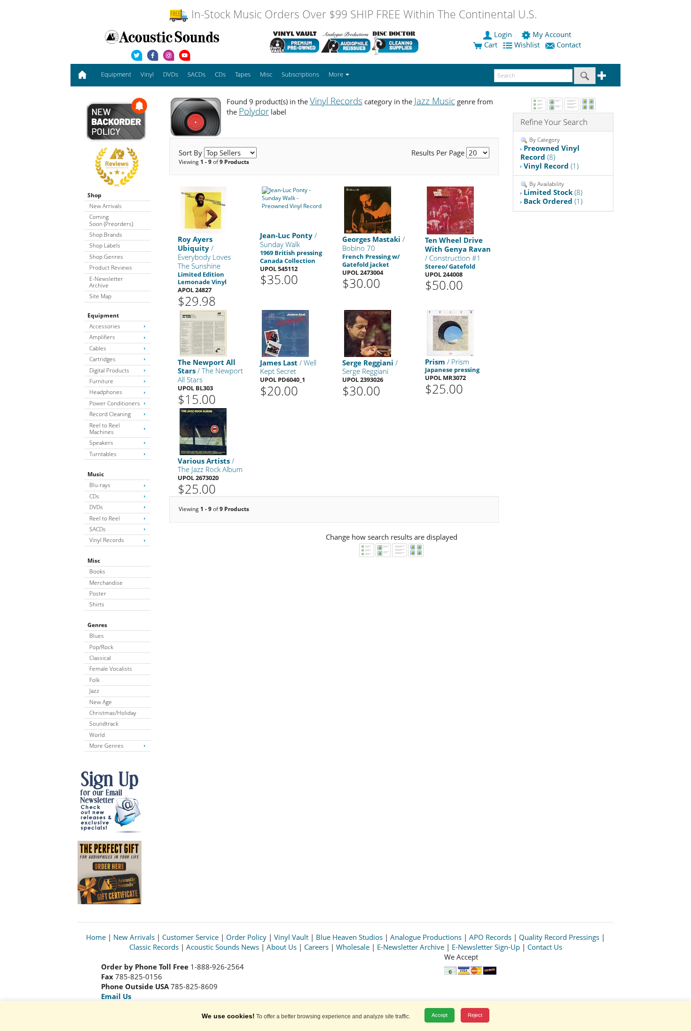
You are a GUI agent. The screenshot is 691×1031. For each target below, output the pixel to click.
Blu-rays (99, 485)
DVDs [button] (170, 74)
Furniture (101, 381)
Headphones (105, 392)
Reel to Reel (104, 518)
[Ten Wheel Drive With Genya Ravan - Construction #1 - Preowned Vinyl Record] (450, 210)
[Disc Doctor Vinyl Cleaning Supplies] (397, 42)
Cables (97, 348)
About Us (282, 947)
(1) (551, 166)
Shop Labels (104, 245)
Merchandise (106, 583)
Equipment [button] (116, 74)
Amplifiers (102, 337)
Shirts (96, 604)
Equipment (103, 315)
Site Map (100, 296)
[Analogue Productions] (345, 42)
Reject (475, 1015)
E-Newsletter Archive (106, 282)
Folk (94, 680)
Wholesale (352, 947)
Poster (97, 593)
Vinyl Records (106, 540)
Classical (100, 658)
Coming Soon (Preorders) (111, 220)
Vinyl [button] (147, 74)
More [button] (337, 74)
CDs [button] (220, 74)
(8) (550, 152)
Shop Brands (105, 235)
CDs (94, 496)
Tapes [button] (243, 74)
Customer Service (190, 937)
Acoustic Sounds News (222, 947)
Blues (96, 636)
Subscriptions (300, 74)
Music (95, 474)
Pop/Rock (101, 647)
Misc (93, 561)
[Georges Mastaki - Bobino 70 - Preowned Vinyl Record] (367, 210)
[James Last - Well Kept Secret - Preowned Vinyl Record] (285, 333)
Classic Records (154, 947)
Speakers (101, 443)
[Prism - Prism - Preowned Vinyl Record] (450, 332)
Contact (569, 44)
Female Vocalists (110, 669)
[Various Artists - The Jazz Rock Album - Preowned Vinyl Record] (203, 431)
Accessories (104, 326)
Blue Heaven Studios (349, 937)
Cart (489, 44)
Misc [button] (266, 74)
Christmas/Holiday (112, 713)
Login (503, 34)
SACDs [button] (196, 74)
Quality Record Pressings (559, 937)
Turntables (103, 454)
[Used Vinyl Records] (294, 42)
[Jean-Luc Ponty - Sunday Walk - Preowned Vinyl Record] (293, 198)
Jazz (94, 691)
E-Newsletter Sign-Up (486, 947)
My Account (552, 34)
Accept (440, 1015)
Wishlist (527, 44)
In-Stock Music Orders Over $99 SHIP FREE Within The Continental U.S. (362, 14)
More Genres (106, 746)
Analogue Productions (426, 937)
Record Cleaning (110, 414)
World (97, 735)
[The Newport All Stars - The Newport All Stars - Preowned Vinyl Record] (203, 332)
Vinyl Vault (291, 937)
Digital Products (109, 370)
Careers (316, 947)
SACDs (97, 529)
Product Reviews (110, 267)
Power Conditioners (114, 403)
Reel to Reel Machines (104, 428)
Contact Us (544, 947)
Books (97, 571)
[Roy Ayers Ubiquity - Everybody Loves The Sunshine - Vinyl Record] (203, 210)
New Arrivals (105, 206)
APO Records (490, 937)
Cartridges (102, 359)
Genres (97, 625)
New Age (100, 702)
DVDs (96, 507)
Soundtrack (103, 724)
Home (96, 937)
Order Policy (246, 937)
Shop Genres (106, 257)
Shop (94, 195)
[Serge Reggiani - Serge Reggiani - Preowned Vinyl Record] (367, 333)
